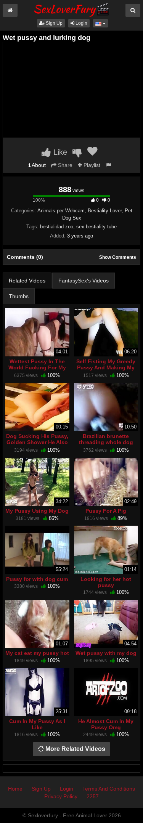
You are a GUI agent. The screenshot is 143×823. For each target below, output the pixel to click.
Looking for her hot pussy (105, 582)
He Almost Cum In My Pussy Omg (105, 724)
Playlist (91, 165)
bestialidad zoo (56, 226)
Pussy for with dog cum (37, 579)
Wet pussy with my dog (106, 653)
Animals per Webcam (61, 210)
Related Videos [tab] (27, 281)
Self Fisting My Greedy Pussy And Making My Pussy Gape (105, 367)
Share (64, 165)
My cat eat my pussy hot (37, 653)
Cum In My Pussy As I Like (37, 724)
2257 (93, 796)
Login (80, 23)
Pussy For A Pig (105, 511)
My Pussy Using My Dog (37, 511)
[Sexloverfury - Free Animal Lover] (72, 9)
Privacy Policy (60, 796)
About (38, 165)
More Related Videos (74, 749)
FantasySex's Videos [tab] (83, 281)
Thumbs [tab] (19, 296)
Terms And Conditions (108, 789)
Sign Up (54, 23)
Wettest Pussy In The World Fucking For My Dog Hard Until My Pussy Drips (37, 370)
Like (59, 152)
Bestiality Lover (105, 210)
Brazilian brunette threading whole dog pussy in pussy (106, 442)
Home (15, 789)
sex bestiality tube (96, 226)
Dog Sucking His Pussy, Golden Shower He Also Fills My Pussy (37, 442)
